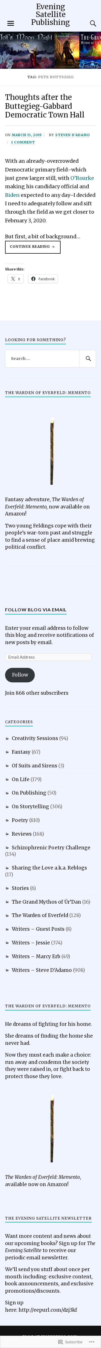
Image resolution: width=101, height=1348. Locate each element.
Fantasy (21, 752)
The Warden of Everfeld (40, 915)
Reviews (22, 834)
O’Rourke (82, 178)
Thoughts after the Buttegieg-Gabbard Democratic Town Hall (44, 106)
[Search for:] (50, 359)
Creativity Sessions (35, 738)
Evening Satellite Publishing (50, 14)
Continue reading (28, 249)
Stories (20, 888)
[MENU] (10, 23)
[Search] (87, 23)
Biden (12, 195)
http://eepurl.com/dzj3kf (48, 1310)
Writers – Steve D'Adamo (42, 970)
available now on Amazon (36, 1184)
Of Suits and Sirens (34, 766)
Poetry (20, 820)
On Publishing (29, 793)
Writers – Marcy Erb (36, 956)
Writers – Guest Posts (38, 929)
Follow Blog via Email (36, 609)
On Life (20, 779)
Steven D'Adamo (72, 135)
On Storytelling (30, 806)
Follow (20, 675)
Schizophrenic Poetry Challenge (51, 848)
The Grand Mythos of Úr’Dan (46, 902)
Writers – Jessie (31, 943)
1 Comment (23, 142)
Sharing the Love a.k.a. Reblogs (49, 868)
